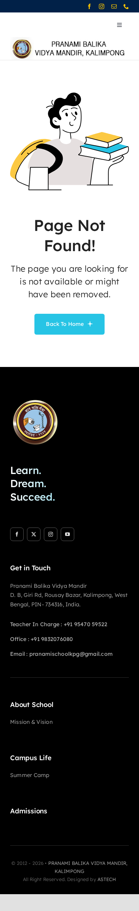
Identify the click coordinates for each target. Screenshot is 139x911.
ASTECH (107, 879)
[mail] (114, 6)
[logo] (35, 396)
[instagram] (101, 6)
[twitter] (33, 534)
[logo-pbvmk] (69, 39)
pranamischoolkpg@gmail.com (71, 653)
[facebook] (89, 6)
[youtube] (67, 534)
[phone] (126, 6)
